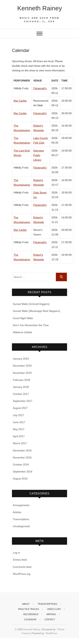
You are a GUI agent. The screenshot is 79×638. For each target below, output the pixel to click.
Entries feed (20, 559)
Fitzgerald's (40, 88)
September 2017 (22, 400)
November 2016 (22, 457)
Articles (17, 512)
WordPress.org (21, 573)
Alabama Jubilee (22, 332)
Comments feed (22, 566)
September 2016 (22, 471)
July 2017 (18, 415)
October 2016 (21, 464)
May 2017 (18, 429)
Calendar (30, 619)
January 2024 (21, 358)
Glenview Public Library (38, 155)
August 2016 (20, 478)
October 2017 (21, 393)
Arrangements (21, 505)
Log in (16, 552)
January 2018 (21, 386)
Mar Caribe (20, 100)
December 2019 (22, 365)
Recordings (30, 614)
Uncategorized (21, 526)
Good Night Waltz (23, 318)
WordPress (51, 633)
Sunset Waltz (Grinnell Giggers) (31, 303)
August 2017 (20, 407)
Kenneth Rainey (39, 8)
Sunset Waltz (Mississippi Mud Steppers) (36, 310)
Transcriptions (21, 519)
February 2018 (21, 379)
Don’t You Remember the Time (31, 325)
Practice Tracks (28, 609)
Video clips (54, 609)
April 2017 (19, 436)
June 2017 (19, 422)
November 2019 (22, 372)
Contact (49, 619)
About (26, 604)
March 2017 (20, 443)
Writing (51, 614)
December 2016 (22, 450)
